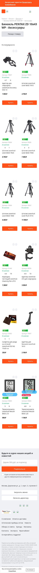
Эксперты (14, 531)
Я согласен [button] (30, 570)
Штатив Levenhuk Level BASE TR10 (28, 84)
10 (30, 274)
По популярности (8, 45)
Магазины (27, 527)
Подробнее (12, 571)
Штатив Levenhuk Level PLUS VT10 (28, 215)
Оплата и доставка (19, 519)
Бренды (19, 527)
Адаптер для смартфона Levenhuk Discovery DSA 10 (9, 86)
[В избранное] (13, 51)
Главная (4, 19)
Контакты (5, 531)
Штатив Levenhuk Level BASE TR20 (8, 152)
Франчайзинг (24, 531)
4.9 (6, 274)
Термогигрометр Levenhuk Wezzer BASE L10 (8, 411)
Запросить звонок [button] (21, 492)
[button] (9, 102)
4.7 (6, 80)
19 (11, 274)
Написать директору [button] (20, 498)
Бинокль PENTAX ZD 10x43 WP (13, 21)
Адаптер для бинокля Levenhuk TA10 (28, 344)
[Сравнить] (16, 51)
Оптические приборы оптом (12, 523)
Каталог (11, 19)
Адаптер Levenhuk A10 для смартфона (29, 278)
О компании (6, 519)
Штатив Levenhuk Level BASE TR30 (28, 152)
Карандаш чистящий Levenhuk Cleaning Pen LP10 (9, 279)
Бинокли (18, 19)
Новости (28, 523)
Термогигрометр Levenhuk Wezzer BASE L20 (28, 411)
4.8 (25, 406)
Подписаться (19, 469)
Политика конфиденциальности (12, 567)
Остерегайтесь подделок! (11, 535)
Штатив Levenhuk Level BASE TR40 (8, 215)
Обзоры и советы (8, 527)
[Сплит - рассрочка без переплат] (5, 72)
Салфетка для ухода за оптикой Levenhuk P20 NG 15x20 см (9, 345)
